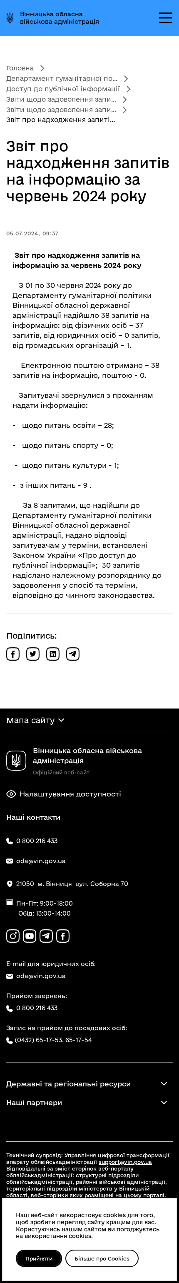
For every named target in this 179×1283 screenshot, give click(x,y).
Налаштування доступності (70, 794)
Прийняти (38, 1258)
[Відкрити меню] (165, 18)
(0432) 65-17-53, (39, 1039)
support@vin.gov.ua (125, 1162)
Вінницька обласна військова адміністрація (59, 17)
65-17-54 (78, 1039)
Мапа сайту (30, 720)
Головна (20, 68)
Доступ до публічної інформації (63, 88)
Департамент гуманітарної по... (61, 78)
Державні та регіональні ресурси (68, 1084)
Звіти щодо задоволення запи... (61, 99)
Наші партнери (34, 1102)
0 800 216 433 (36, 1007)
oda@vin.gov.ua (41, 975)
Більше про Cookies (102, 1258)
